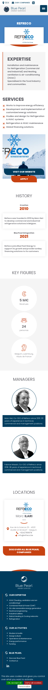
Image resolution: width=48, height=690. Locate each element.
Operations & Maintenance (20, 638)
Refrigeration (14, 619)
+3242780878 (26, 532)
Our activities (18, 628)
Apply (24, 179)
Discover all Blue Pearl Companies (24, 551)
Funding (12, 644)
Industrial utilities (16, 613)
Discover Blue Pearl (17, 658)
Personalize (24, 686)
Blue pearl (15, 653)
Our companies (22, 2)
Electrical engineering (18, 611)
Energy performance (17, 641)
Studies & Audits (15, 633)
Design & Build (15, 636)
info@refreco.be (25, 535)
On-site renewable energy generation (25, 608)
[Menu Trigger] (43, 8)
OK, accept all (14, 682)
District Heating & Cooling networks (23, 616)
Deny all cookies (33, 682)
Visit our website (24, 171)
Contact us (13, 661)
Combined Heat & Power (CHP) (22, 605)
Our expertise (17, 595)
